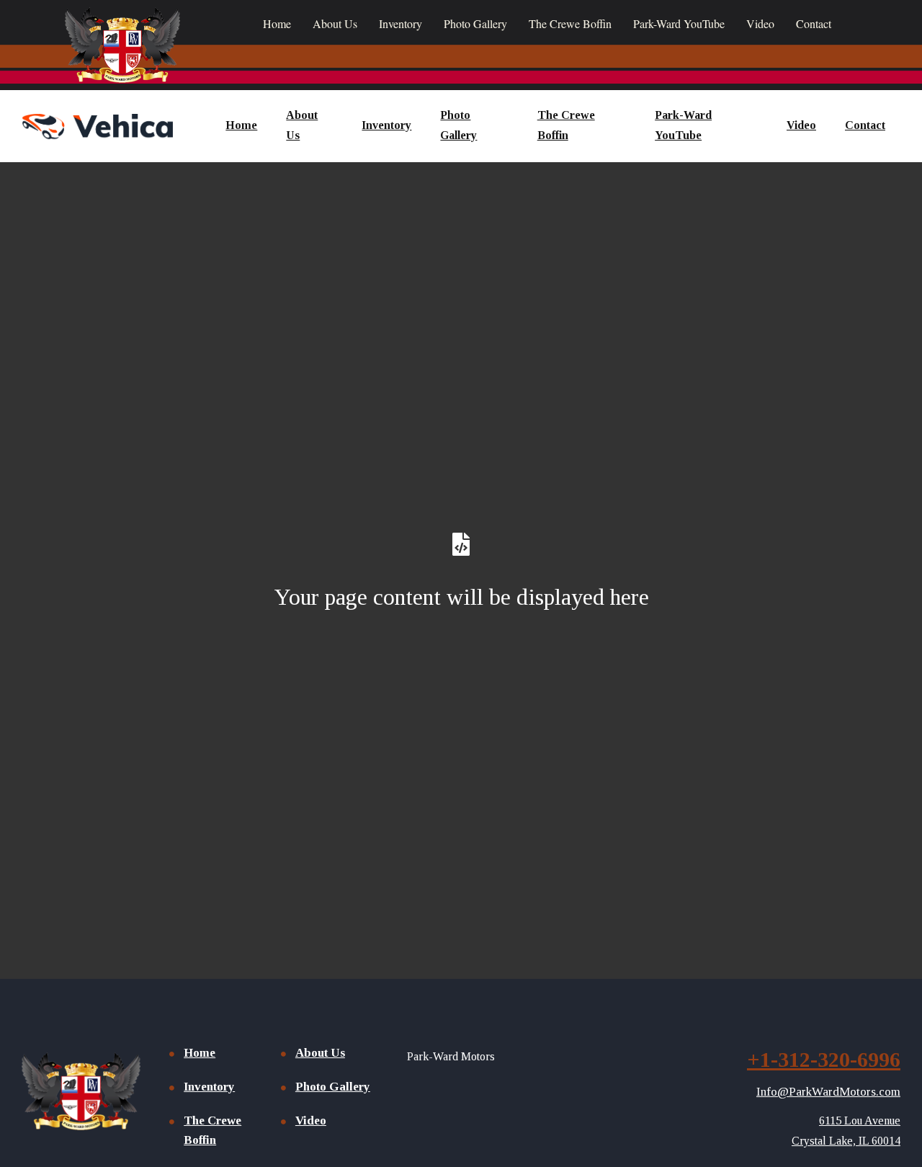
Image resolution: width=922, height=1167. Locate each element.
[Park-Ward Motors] (97, 126)
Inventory (400, 23)
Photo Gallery (475, 23)
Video (760, 23)
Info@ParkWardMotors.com (828, 1092)
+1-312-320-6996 (823, 1059)
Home (277, 23)
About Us (335, 23)
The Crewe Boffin (570, 23)
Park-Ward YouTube (679, 23)
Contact (813, 23)
